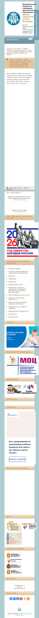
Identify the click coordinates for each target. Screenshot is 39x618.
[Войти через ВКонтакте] (14, 598)
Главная (8, 48)
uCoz (22, 615)
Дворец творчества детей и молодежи (28, 17)
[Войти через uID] (10, 598)
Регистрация (17, 199)
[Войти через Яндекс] (21, 598)
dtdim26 (10, 189)
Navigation (12, 40)
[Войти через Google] (24, 598)
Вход (23, 199)
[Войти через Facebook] (17, 598)
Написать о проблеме (17, 459)
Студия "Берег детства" (15, 188)
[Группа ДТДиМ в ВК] (19, 609)
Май (18, 48)
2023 (14, 48)
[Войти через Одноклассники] (28, 598)
